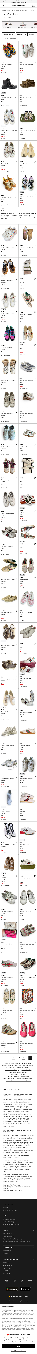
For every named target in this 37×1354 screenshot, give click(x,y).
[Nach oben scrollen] (30, 1058)
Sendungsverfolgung (9, 1219)
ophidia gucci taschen (17, 1074)
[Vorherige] (13, 1058)
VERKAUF (6, 1230)
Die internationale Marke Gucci (12, 1099)
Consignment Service (10, 1210)
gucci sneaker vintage (11, 1070)
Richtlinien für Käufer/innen (12, 1224)
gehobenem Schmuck (23, 1169)
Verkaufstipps (7, 1233)
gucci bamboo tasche (11, 1076)
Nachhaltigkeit (7, 1265)
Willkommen (6, 10)
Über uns (6, 1262)
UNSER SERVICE (8, 1204)
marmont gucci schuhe (12, 1063)
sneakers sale (10, 1068)
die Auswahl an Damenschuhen (19, 1135)
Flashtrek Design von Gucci (12, 1190)
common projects (23, 1068)
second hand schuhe (9, 1065)
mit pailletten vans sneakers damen (18, 1081)
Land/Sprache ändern (18, 1351)
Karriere (5, 1271)
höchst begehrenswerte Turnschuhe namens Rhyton (17, 1187)
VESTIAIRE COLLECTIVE (10, 1259)
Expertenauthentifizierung (27, 213)
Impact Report (7, 1268)
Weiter (18, 1346)
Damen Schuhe (22, 10)
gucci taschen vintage (25, 1079)
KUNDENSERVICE (8, 1247)
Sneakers (32, 10)
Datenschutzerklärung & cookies (17, 1301)
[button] (33, 5)
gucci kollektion (26, 1070)
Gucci (13, 10)
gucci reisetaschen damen (18, 1072)
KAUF (4, 1216)
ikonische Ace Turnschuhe (11, 1185)
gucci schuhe (26, 1063)
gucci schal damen (9, 1079)
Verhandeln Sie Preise (8, 213)
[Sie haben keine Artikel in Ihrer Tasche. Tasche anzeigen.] (33, 5)
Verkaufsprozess (8, 1236)
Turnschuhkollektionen (9, 1176)
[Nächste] (23, 1058)
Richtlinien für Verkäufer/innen (13, 1239)
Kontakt (5, 1253)
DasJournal (6, 1273)
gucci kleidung (26, 1076)
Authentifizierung (8, 1222)
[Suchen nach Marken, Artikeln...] (3, 5)
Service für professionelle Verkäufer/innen (16, 1242)
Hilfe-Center (7, 1251)
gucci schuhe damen (25, 1065)
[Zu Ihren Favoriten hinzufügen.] (16, 63)
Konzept (5, 1207)
